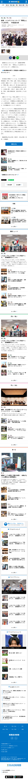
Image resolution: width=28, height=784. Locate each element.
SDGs (8, 26)
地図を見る (14, 144)
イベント (11, 26)
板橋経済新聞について (6, 743)
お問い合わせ (4, 749)
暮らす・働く (21, 5)
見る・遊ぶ (12, 5)
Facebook (12, 738)
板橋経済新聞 (13, 2)
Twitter (15, 738)
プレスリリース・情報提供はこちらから (10, 745)
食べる (7, 5)
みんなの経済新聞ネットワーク (14, 765)
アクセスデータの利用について (8, 747)
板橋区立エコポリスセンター (9, 174)
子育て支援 (4, 26)
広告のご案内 (4, 751)
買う (17, 5)
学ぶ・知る (9, 17)
